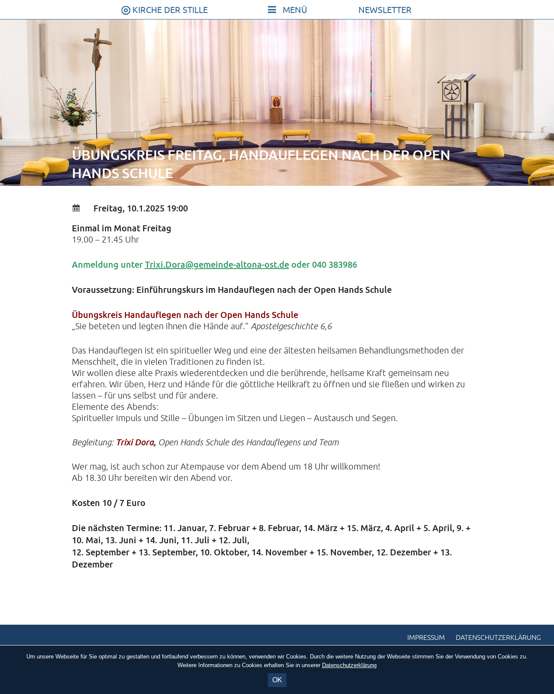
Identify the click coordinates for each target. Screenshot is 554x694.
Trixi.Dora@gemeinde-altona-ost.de (217, 264)
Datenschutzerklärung (498, 637)
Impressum (426, 637)
